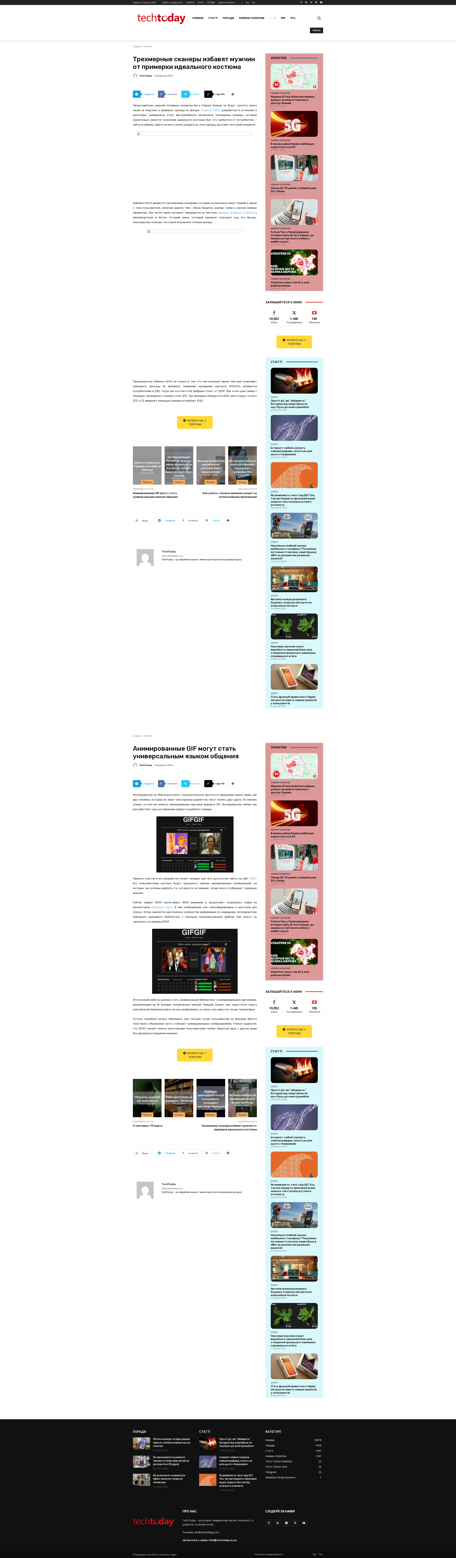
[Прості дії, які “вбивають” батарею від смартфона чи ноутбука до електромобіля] (294, 381)
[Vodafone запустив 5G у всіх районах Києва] (294, 262)
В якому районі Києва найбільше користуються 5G (292, 145)
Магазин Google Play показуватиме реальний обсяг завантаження (211, 466)
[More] (233, 94)
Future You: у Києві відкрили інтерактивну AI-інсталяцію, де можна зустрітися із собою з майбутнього (292, 236)
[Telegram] (286, 1522)
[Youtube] (321, 3)
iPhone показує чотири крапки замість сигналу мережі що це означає (171, 1442)
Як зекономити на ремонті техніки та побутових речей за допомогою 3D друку (171, 1461)
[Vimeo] (316, 3)
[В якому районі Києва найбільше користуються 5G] (294, 124)
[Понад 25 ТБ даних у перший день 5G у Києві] (294, 168)
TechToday (145, 76)
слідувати (294, 311)
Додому (137, 46)
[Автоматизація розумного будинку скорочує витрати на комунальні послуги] (294, 579)
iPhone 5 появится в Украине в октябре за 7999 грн (147, 466)
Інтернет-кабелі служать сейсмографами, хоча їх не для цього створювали (291, 451)
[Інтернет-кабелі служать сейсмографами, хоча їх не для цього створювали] (294, 428)
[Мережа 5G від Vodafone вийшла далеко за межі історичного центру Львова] (294, 77)
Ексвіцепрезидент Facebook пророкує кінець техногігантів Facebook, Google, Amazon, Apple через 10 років (179, 466)
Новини (148, 46)
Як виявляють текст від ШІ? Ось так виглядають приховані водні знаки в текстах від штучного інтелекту (293, 500)
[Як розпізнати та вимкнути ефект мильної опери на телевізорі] (141, 1480)
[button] (319, 18)
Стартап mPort (210, 110)
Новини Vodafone (280, 93)
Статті (274, 397)
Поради (243, 482)
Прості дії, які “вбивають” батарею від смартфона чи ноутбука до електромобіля (290, 404)
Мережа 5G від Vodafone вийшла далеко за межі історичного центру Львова (293, 100)
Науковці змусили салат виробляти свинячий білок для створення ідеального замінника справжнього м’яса (293, 651)
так (274, 311)
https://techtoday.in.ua (172, 556)
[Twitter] (311, 3)
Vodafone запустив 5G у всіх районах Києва (290, 284)
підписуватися (315, 311)
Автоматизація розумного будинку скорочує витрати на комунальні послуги (291, 602)
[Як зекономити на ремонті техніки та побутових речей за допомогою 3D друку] (141, 1462)
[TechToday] (136, 75)
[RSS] (277, 1522)
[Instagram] (306, 3)
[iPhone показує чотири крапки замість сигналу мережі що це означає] (141, 1443)
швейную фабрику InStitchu (236, 212)
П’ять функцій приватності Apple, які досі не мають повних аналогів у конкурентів (294, 700)
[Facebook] (301, 3)
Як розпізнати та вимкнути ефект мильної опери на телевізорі (169, 1479)
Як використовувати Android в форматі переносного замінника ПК (242, 466)
